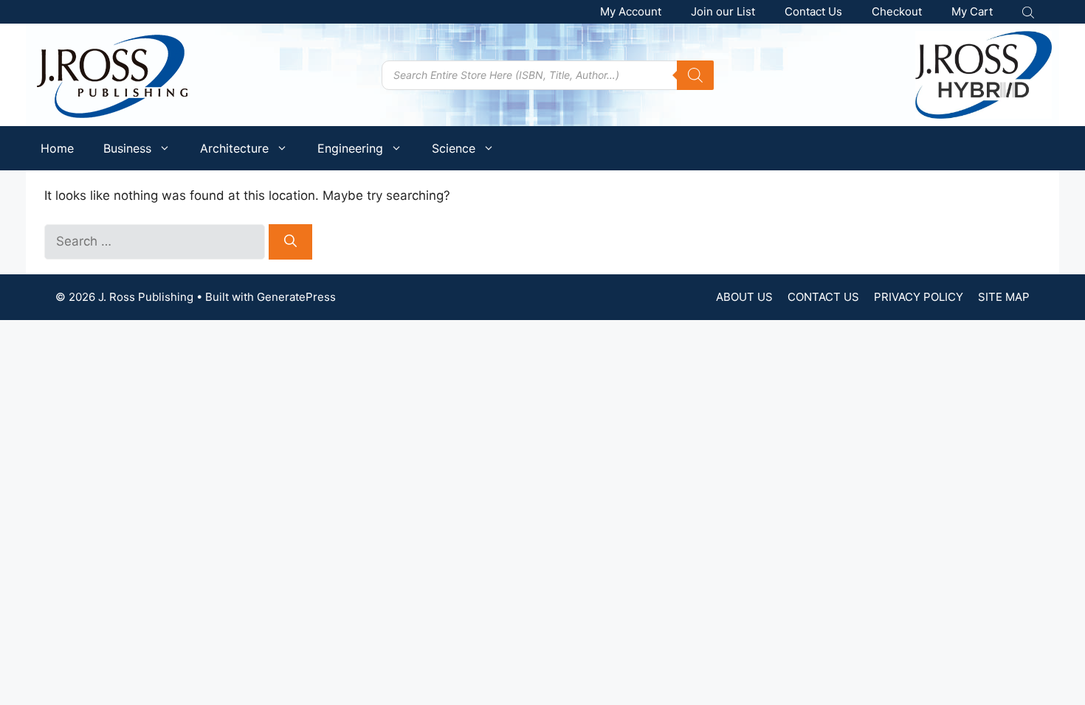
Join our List (723, 11)
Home (57, 148)
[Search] (695, 75)
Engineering (350, 148)
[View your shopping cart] (972, 12)
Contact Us (813, 11)
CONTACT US (823, 297)
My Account (630, 11)
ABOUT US (744, 297)
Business (127, 148)
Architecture (234, 148)
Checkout (897, 11)
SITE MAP (1004, 297)
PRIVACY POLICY (918, 297)
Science (453, 148)
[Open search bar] (1029, 12)
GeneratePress (296, 297)
